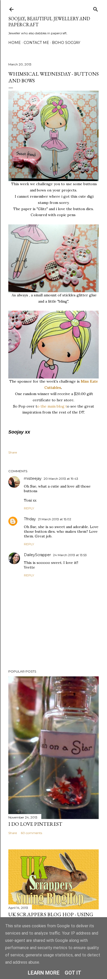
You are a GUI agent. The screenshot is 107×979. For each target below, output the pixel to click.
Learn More (43, 973)
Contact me (36, 42)
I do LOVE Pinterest (35, 824)
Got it (73, 973)
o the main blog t (52, 406)
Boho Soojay (66, 42)
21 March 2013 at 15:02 (54, 519)
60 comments (31, 833)
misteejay (33, 478)
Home (14, 42)
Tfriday (30, 519)
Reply (29, 508)
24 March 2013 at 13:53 (70, 555)
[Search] (95, 8)
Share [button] (12, 452)
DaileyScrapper (37, 554)
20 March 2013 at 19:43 (61, 479)
